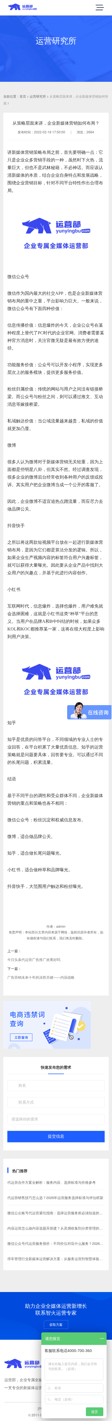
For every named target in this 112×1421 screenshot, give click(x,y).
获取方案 (56, 1324)
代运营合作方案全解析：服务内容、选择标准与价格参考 (51, 1182)
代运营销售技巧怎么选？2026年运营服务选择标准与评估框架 (55, 1197)
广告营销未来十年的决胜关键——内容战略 (40, 977)
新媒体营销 (22, 152)
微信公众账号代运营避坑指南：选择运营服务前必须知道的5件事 (57, 1212)
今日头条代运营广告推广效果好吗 (33, 959)
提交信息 (56, 1136)
